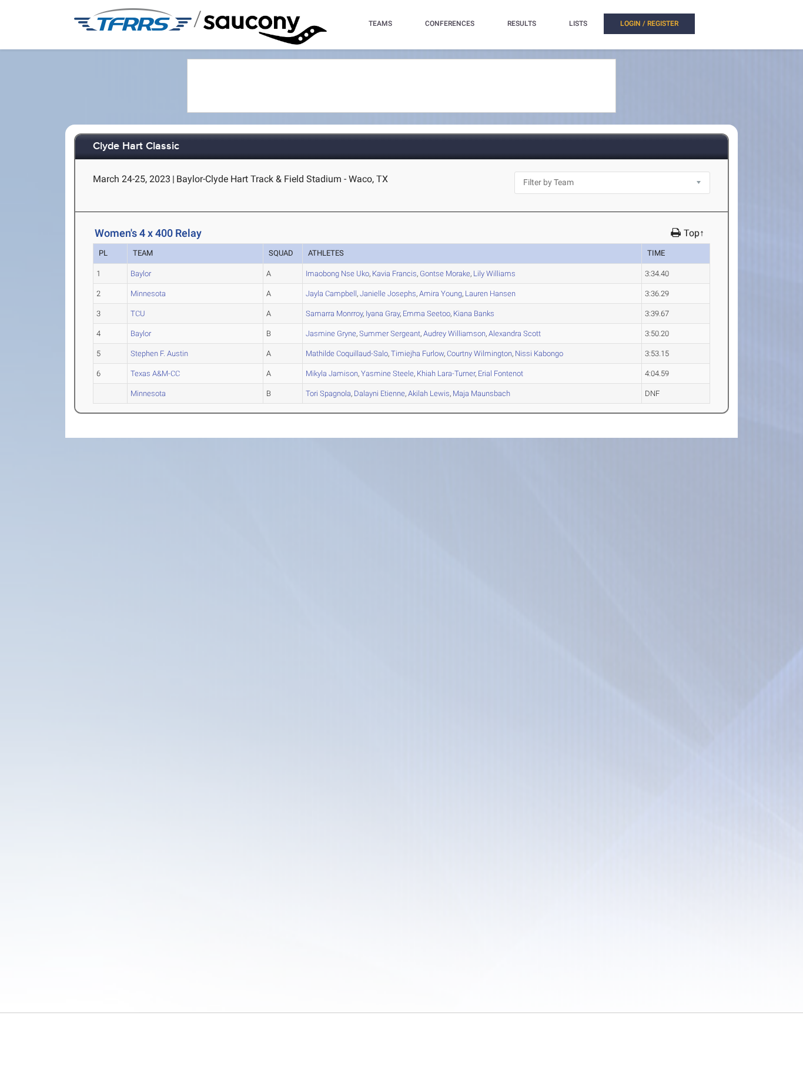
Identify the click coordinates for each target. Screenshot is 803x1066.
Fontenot (500, 373)
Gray (383, 313)
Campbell (331, 293)
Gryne (331, 333)
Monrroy (334, 313)
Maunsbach (481, 393)
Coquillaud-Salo (347, 353)
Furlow (417, 353)
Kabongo (539, 353)
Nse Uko (337, 273)
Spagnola (328, 393)
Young (440, 293)
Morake (445, 273)
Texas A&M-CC (155, 373)
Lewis (429, 393)
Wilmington (479, 353)
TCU (138, 313)
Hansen (490, 293)
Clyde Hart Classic (136, 146)
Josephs (388, 293)
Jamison (332, 373)
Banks (473, 313)
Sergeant (389, 333)
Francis (394, 273)
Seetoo (426, 313)
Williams (494, 273)
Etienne (379, 393)
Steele (387, 373)
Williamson (454, 333)
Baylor (141, 273)
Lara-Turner (446, 373)
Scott (515, 333)
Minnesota (148, 293)
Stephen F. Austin (159, 353)
